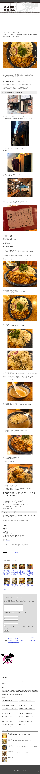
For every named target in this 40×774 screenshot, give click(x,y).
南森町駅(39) (9, 691)
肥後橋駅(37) (13, 691)
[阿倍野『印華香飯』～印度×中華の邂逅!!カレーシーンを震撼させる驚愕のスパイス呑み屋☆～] (7, 564)
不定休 (16, 544)
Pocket (16, 552)
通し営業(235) (22, 690)
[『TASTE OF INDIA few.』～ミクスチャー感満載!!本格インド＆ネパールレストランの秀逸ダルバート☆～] (14, 564)
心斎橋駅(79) (30, 690)
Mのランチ (4, 703)
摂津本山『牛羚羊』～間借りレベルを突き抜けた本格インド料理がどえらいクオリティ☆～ (14, 586)
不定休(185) (26, 690)
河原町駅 (26, 544)
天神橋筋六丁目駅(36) (22, 691)
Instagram (8, 540)
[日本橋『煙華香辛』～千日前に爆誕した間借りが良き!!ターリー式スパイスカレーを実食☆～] (7, 578)
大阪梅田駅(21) (4, 694)
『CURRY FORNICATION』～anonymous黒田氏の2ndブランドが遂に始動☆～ (22, 572)
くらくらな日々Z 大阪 (6, 713)
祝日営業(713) (13, 690)
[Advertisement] (20, 23)
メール (5, 618)
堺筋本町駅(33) (34, 691)
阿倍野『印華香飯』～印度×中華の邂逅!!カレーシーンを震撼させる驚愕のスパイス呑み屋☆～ (6, 572)
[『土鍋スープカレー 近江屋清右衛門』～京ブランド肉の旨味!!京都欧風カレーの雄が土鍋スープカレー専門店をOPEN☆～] (30, 564)
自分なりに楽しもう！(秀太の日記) (25, 713)
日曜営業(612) (18, 690)
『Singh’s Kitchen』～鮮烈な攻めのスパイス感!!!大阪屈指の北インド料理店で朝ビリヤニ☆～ (22, 586)
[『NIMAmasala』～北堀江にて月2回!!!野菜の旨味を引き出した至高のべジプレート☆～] (30, 578)
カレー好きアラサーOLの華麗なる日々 (9, 708)
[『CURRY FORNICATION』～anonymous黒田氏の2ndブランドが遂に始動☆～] (22, 564)
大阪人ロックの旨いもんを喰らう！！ (26, 705)
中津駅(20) (8, 694)
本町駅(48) (5, 691)
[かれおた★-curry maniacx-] (20, 2)
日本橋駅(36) (17, 691)
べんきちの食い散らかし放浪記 (8, 724)
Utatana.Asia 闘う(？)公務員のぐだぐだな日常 (27, 716)
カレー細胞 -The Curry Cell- (7, 700)
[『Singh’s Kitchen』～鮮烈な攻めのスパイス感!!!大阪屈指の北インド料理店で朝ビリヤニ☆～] (22, 578)
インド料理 (5, 544)
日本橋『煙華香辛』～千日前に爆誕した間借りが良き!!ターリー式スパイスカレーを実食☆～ (6, 586)
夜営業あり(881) (8, 690)
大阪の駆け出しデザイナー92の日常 (25, 708)
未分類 (3, 683)
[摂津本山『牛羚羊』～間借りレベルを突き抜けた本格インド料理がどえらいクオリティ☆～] (14, 578)
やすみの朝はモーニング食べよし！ (25, 721)
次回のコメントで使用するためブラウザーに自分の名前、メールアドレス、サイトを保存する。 (20, 627)
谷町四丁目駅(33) (28, 691)
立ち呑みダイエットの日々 (7, 726)
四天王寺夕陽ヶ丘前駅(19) (14, 694)
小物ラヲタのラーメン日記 (7, 721)
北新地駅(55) (34, 690)
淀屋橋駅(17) (20, 694)
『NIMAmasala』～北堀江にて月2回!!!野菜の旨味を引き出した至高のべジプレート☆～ (30, 586)
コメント (5, 603)
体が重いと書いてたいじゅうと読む (8, 716)
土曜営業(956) (4, 690)
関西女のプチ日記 (22, 724)
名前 (5, 614)
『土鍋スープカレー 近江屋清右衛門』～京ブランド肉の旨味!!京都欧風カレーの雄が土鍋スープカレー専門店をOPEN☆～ (30, 573)
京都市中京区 (11, 544)
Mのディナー (21, 703)
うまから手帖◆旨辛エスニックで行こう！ (26, 700)
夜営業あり (21, 544)
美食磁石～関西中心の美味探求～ (8, 705)
